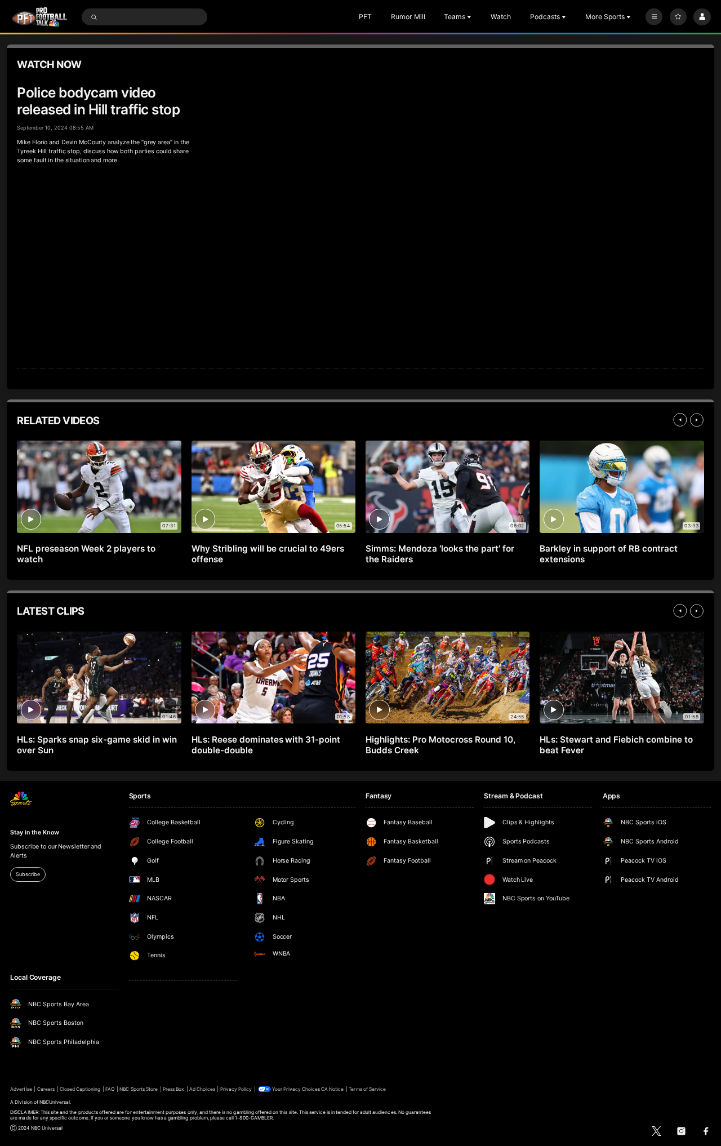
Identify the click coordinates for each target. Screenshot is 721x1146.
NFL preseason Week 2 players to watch (86, 554)
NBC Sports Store (138, 1089)
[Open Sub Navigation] (470, 17)
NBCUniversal (54, 1102)
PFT (365, 16)
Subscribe (27, 874)
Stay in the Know (34, 832)
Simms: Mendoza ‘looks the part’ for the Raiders (440, 554)
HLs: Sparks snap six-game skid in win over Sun (96, 745)
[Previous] (680, 420)
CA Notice (332, 1089)
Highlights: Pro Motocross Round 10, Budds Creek (440, 745)
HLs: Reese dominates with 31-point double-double (266, 745)
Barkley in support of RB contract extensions (609, 554)
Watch (501, 16)
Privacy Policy (236, 1089)
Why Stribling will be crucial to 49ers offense (268, 554)
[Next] (697, 420)
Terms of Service (367, 1089)
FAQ (109, 1089)
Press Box (173, 1089)
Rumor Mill (408, 16)
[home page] (39, 17)
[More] (654, 16)
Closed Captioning (80, 1089)
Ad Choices (202, 1089)
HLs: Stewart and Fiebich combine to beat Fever (616, 745)
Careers (46, 1089)
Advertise (21, 1089)
